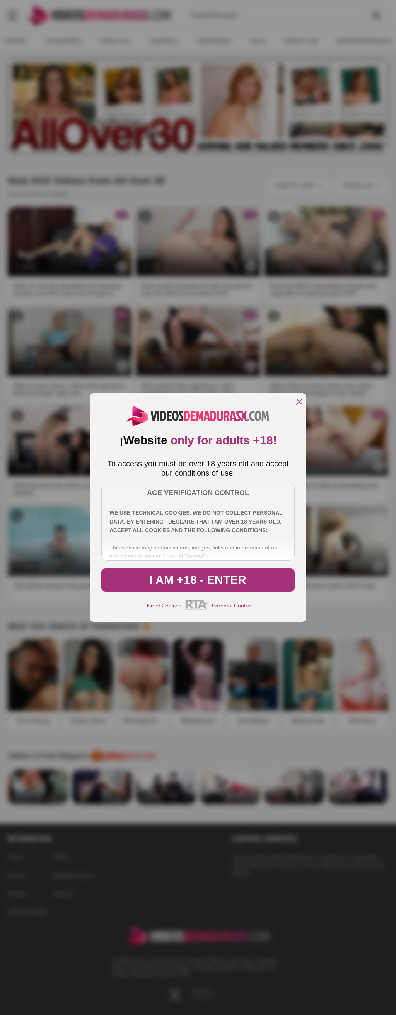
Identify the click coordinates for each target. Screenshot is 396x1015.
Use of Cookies (162, 605)
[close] (299, 402)
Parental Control (232, 605)
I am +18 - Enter (198, 579)
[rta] (196, 609)
